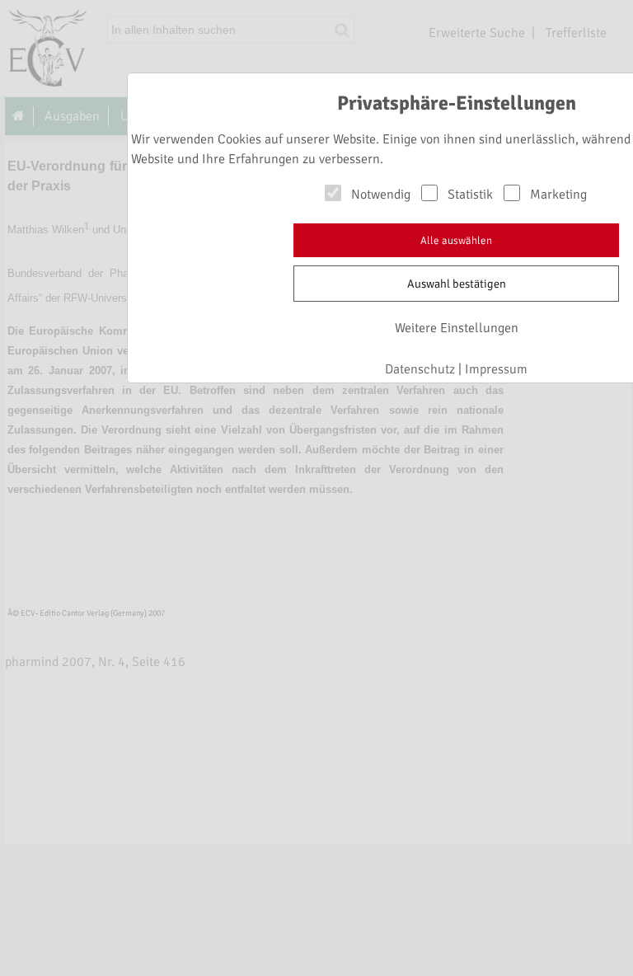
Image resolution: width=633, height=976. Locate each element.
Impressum (496, 369)
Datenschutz (420, 369)
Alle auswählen (456, 240)
